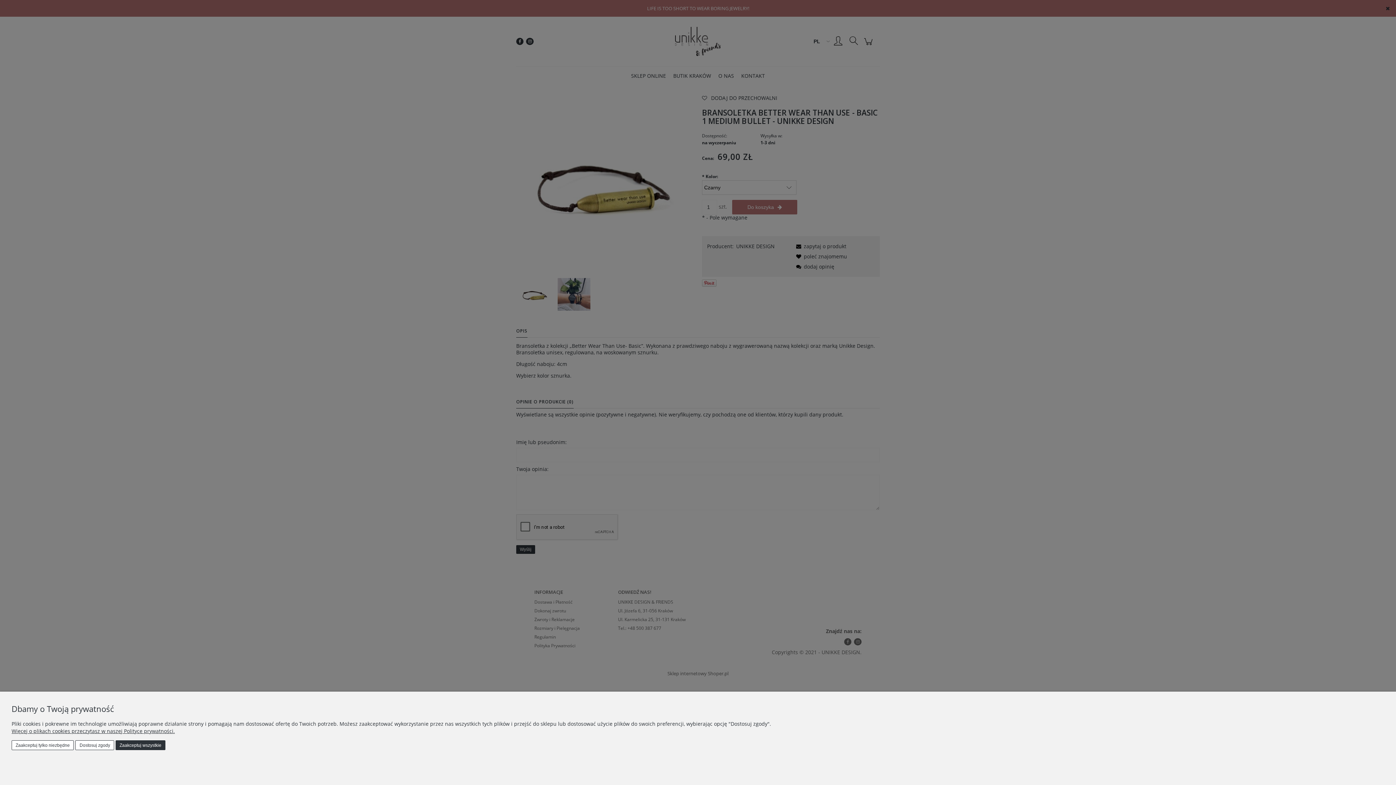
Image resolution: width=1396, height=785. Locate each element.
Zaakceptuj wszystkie (140, 745)
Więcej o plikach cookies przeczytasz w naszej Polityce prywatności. (93, 731)
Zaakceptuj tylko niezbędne (43, 745)
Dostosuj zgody (95, 745)
